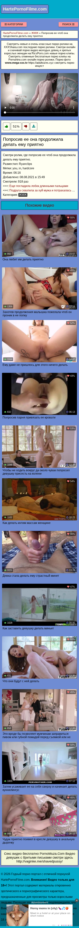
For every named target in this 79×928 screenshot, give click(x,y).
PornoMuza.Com (52, 853)
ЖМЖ (23, 194)
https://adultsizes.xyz (41, 62)
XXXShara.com (13, 47)
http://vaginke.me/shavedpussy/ (39, 861)
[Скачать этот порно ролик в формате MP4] (33, 126)
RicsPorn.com (40, 53)
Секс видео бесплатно (21, 853)
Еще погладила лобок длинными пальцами (38, 186)
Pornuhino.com (17, 59)
